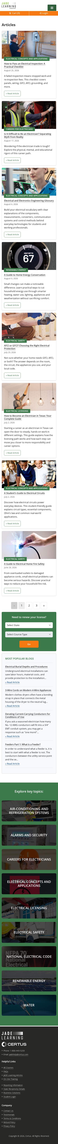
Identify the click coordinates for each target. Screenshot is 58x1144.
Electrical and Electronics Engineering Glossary (29, 200)
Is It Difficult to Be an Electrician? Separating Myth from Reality (27, 135)
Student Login (10, 1096)
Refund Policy (9, 1122)
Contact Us (8, 1110)
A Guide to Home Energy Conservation (24, 274)
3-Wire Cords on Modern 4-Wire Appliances (28, 690)
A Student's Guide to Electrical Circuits (24, 493)
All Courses (8, 1067)
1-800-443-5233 (17, 1050)
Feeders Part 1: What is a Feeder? (23, 744)
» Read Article (12, 93)
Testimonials (9, 1114)
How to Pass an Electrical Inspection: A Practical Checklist (24, 65)
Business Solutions (12, 1092)
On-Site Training (11, 1079)
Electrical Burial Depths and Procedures (26, 666)
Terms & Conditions (12, 1118)
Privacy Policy (9, 1126)
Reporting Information (13, 1085)
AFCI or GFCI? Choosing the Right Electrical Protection (26, 347)
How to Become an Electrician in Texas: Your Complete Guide (27, 417)
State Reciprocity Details (14, 1089)
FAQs (6, 1071)
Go (29, 644)
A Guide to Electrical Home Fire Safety (24, 563)
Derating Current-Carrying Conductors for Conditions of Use (27, 715)
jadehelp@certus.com (18, 1054)
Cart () (16, 13)
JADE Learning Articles (13, 1075)
